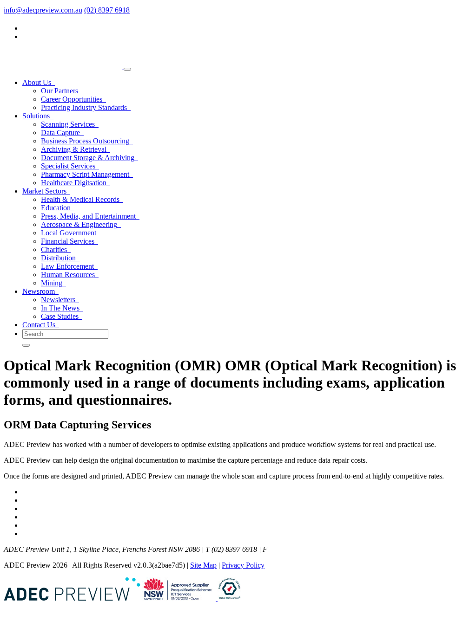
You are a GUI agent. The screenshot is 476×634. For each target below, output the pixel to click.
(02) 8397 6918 (107, 10)
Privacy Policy (243, 565)
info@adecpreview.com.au (43, 10)
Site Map (203, 565)
